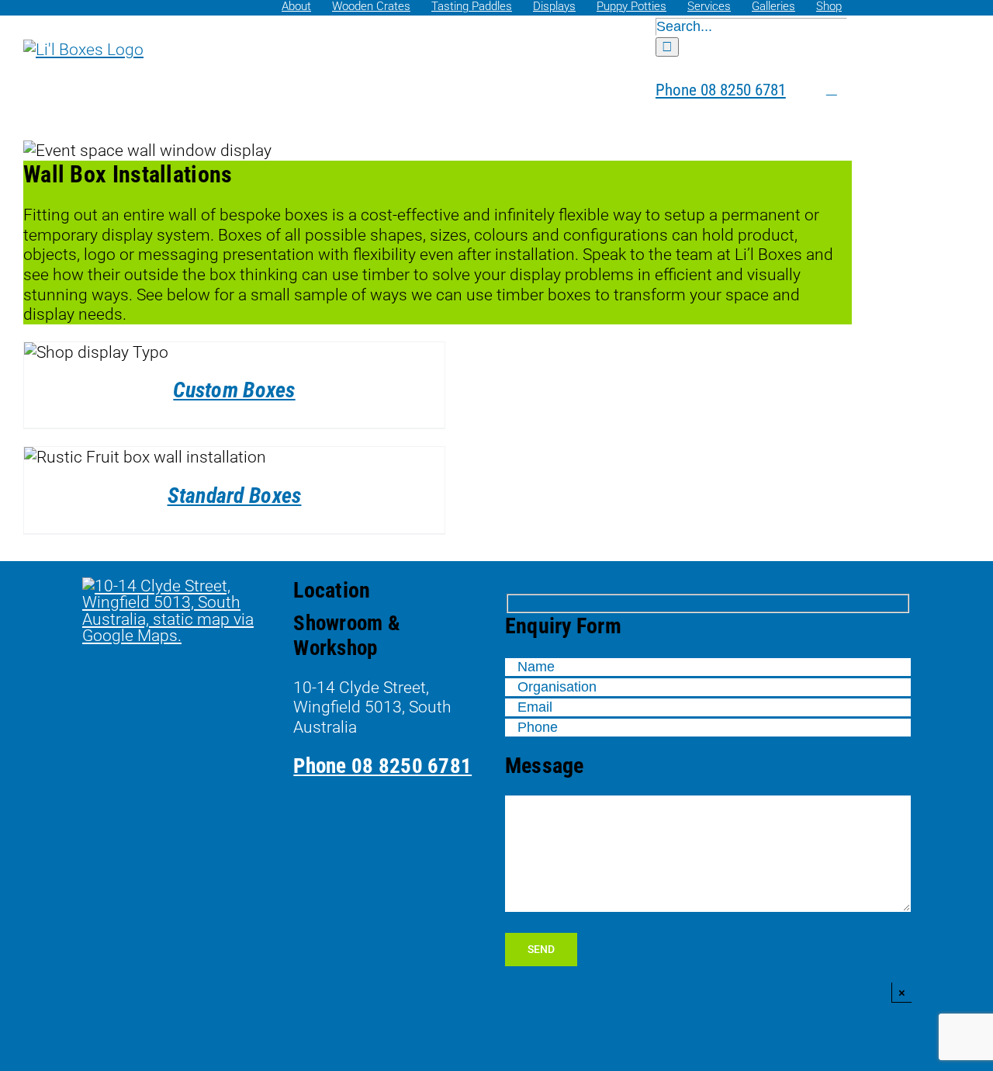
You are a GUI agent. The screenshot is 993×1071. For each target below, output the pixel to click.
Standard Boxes (235, 495)
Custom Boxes (234, 390)
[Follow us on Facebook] (798, 89)
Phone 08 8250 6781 (382, 766)
